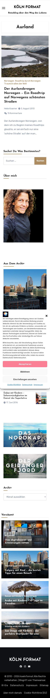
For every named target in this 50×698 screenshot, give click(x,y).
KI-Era (5, 685)
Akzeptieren (25, 364)
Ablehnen (25, 372)
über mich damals (12, 692)
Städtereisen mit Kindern (17, 566)
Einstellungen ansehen (25, 379)
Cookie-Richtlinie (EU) (35, 692)
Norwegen (9, 81)
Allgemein (9, 536)
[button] (45, 314)
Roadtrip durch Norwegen (28, 81)
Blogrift (23, 680)
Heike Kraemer (10, 108)
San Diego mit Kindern (15, 624)
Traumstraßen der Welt (15, 84)
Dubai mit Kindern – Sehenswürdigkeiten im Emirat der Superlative (15, 395)
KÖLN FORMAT (27, 7)
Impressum (38, 385)
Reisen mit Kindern (14, 596)
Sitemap (44, 685)
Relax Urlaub (30, 596)
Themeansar (38, 680)
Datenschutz (27, 385)
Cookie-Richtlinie (14, 385)
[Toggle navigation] (3, 8)
